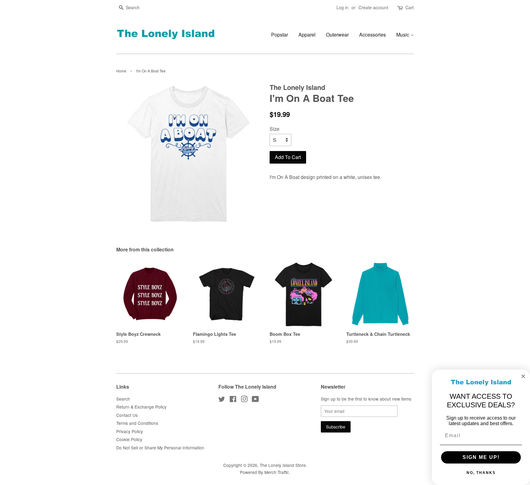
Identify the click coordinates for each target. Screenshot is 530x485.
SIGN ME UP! (481, 457)
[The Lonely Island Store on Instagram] (244, 400)
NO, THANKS (481, 473)
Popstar (279, 34)
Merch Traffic (276, 472)
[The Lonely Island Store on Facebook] (232, 400)
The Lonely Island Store (283, 465)
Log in (342, 7)
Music (403, 34)
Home (121, 70)
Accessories (372, 34)
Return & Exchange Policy (141, 407)
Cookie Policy (129, 439)
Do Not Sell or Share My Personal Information (160, 447)
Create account (373, 7)
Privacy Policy (129, 431)
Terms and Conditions (137, 423)
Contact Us (127, 415)
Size (274, 128)
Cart (409, 7)
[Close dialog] (523, 376)
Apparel (307, 34)
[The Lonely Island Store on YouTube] (255, 400)
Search (123, 399)
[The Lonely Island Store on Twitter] (221, 400)
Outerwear (337, 34)
